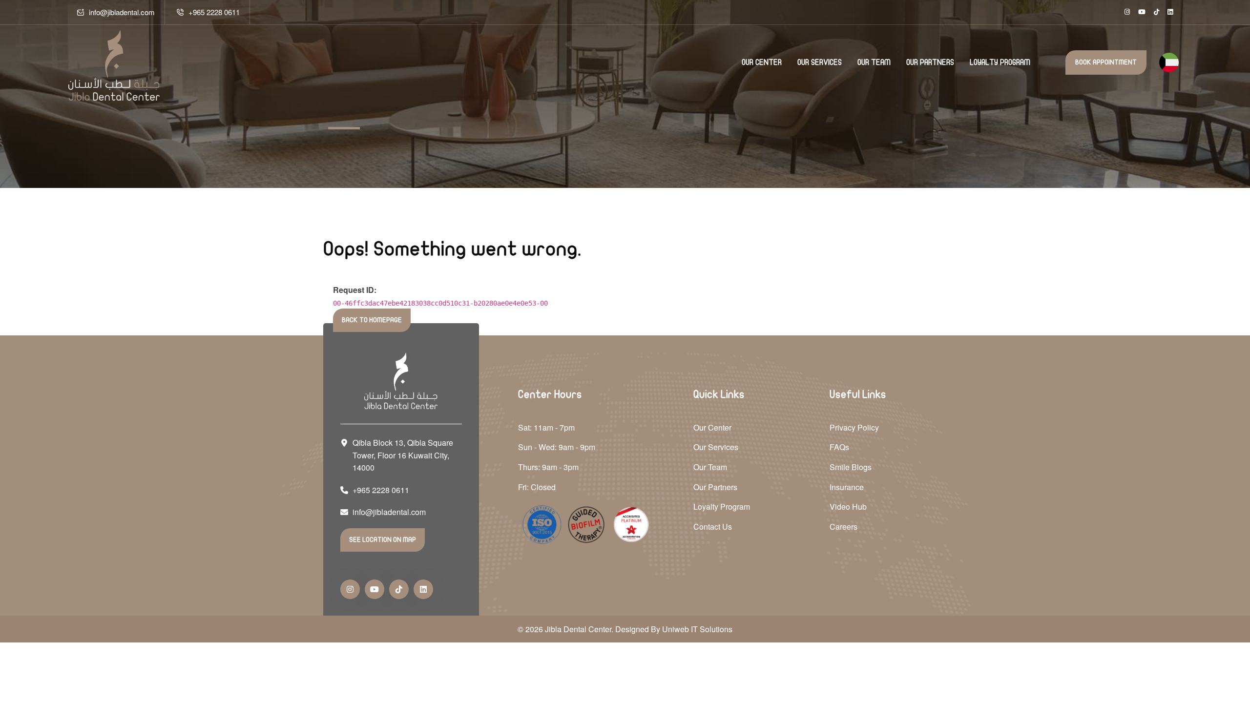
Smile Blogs (851, 467)
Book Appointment (1106, 62)
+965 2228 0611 (214, 12)
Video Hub (848, 506)
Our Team (874, 62)
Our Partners (930, 62)
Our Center (762, 62)
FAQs (839, 447)
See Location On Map (382, 539)
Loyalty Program (1000, 62)
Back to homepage (372, 320)
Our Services (819, 62)
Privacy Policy (854, 427)
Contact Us (712, 526)
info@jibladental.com (122, 12)
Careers (843, 526)
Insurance (847, 487)
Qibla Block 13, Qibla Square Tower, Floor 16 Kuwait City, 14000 (403, 455)
